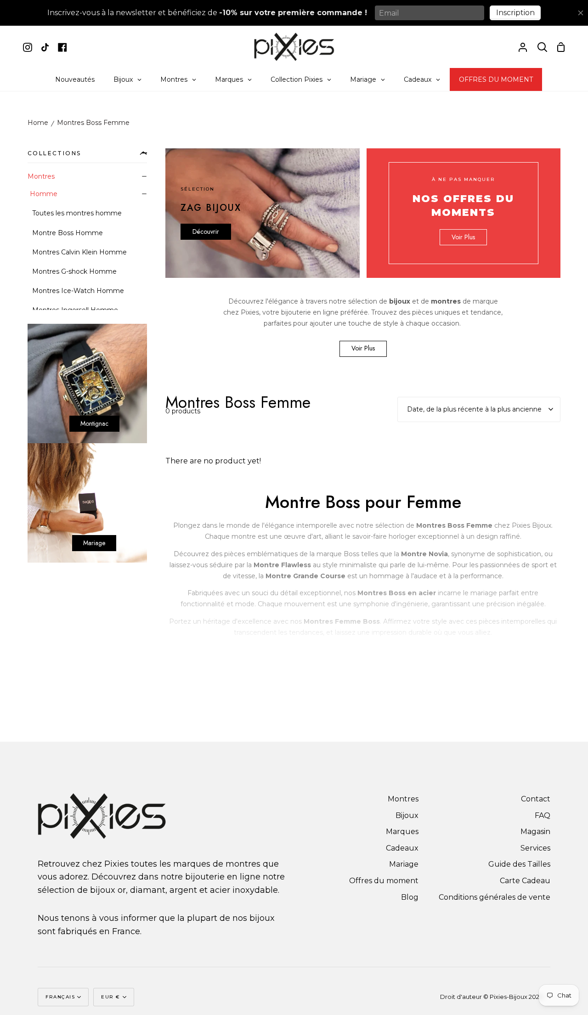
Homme (43, 194)
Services (535, 848)
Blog (409, 897)
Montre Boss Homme (67, 233)
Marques (402, 831)
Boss (351, 554)
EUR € (110, 997)
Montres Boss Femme (93, 123)
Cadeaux (402, 848)
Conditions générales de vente (494, 897)
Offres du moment (383, 880)
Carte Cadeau (525, 880)
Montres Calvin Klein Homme (79, 252)
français (60, 997)
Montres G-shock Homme (74, 271)
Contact (535, 799)
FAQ (542, 815)
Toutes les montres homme (77, 213)
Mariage (403, 864)
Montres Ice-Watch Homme (78, 291)
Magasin (535, 831)
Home (38, 123)
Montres (41, 176)
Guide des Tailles (519, 864)
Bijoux (407, 815)
